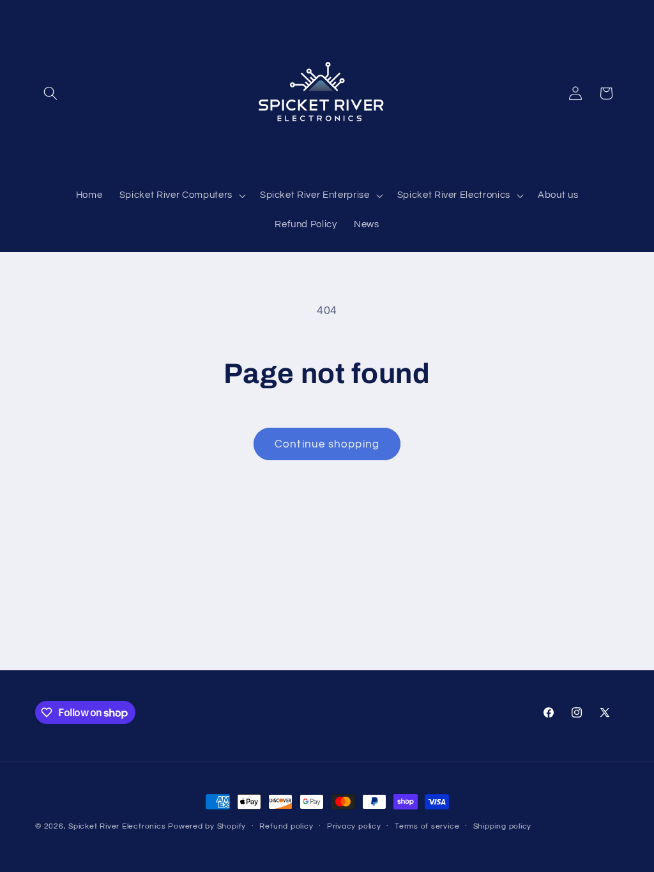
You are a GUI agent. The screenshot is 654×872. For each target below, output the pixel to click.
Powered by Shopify (207, 826)
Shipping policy (502, 826)
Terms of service (427, 826)
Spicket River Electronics (116, 826)
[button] (50, 93)
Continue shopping (327, 444)
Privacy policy (354, 826)
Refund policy (286, 826)
